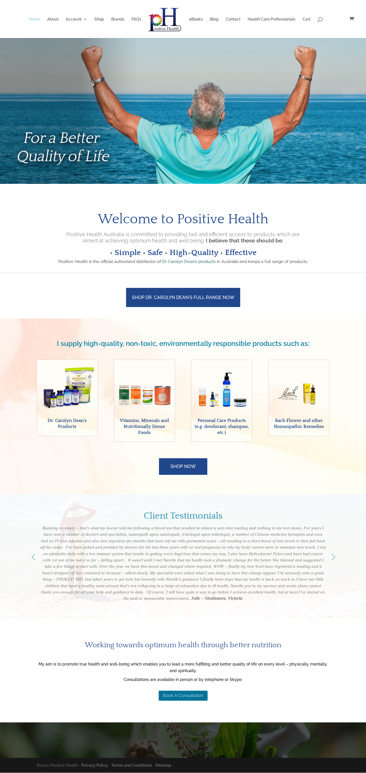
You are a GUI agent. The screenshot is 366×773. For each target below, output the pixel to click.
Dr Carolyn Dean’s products (189, 261)
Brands (117, 19)
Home (34, 19)
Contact (233, 19)
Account (73, 19)
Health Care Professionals (271, 19)
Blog (214, 19)
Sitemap (163, 765)
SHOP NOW (183, 466)
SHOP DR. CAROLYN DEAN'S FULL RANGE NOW (183, 297)
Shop (99, 19)
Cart (307, 19)
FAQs (136, 19)
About (53, 19)
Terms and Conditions (131, 765)
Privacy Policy (94, 765)
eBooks (196, 19)
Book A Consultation (183, 695)
